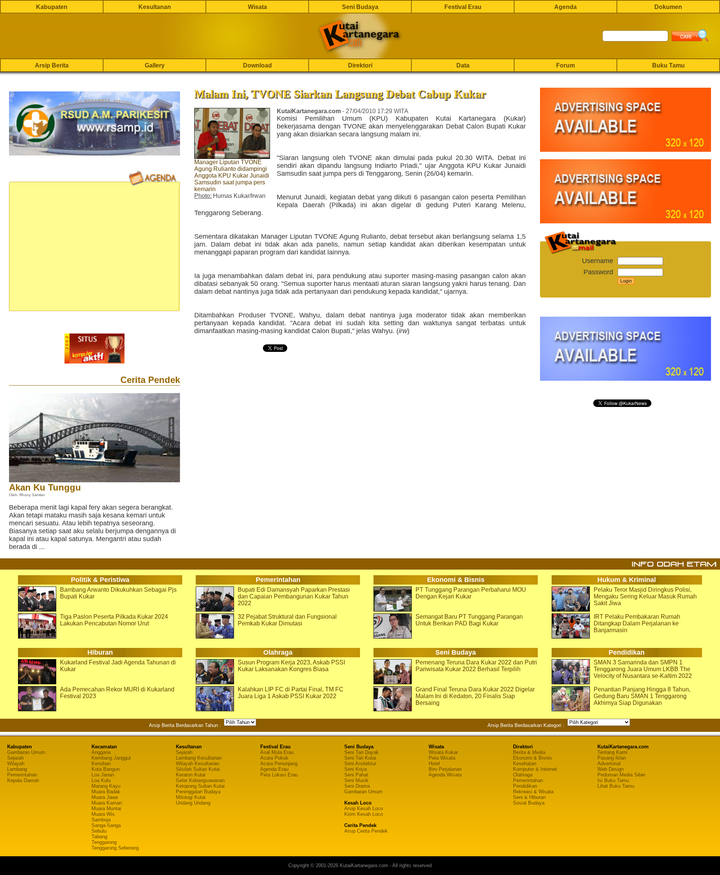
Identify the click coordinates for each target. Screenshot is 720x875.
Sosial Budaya (528, 803)
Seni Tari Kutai (360, 758)
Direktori (360, 65)
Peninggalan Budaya (198, 791)
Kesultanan (154, 7)
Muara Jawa (105, 797)
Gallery (155, 65)
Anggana (101, 752)
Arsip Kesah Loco (363, 808)
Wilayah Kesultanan (197, 763)
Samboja (101, 820)
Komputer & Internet (535, 769)
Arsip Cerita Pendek (366, 831)
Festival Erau (463, 7)
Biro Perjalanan (445, 769)
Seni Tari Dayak (361, 752)
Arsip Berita (52, 65)
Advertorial (609, 763)
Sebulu (99, 831)
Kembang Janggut (111, 758)
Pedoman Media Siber (621, 775)
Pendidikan (525, 786)
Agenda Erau (274, 769)
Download (257, 65)
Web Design (610, 769)
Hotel (434, 763)
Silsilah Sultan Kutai (198, 769)
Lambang (17, 769)
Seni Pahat (356, 775)
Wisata (257, 7)
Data (463, 65)
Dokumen (668, 7)
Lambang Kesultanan (199, 758)
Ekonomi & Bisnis (532, 758)
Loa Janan (103, 775)
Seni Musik (356, 780)
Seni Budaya (360, 7)
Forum (565, 65)
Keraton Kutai (191, 775)
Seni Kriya (355, 769)
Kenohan (101, 763)
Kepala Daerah (23, 780)
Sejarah (15, 758)
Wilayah (15, 763)
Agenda (565, 7)
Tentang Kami (612, 752)
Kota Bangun (106, 769)
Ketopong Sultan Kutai (200, 786)
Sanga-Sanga (106, 825)
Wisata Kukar (443, 752)
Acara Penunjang (278, 763)
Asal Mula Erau (277, 752)
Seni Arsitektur (360, 763)
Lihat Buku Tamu (615, 786)
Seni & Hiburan (529, 797)
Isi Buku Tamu (613, 780)
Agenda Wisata (445, 775)
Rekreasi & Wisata (533, 791)
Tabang (99, 836)
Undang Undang (193, 803)
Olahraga (522, 775)
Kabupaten (52, 7)
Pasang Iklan (611, 758)
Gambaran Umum (26, 752)
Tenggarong (104, 842)
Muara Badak (106, 791)
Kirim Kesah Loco (363, 814)
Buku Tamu (668, 65)
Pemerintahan (22, 775)
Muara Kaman (107, 803)
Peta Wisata (442, 758)
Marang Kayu (106, 786)
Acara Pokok (274, 758)
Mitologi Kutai (191, 797)
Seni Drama (357, 786)
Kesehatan (524, 763)
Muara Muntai (106, 808)
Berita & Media (529, 752)
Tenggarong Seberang (115, 848)
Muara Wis (103, 814)
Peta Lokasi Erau (279, 775)
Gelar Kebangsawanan (200, 780)
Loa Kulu (101, 780)
